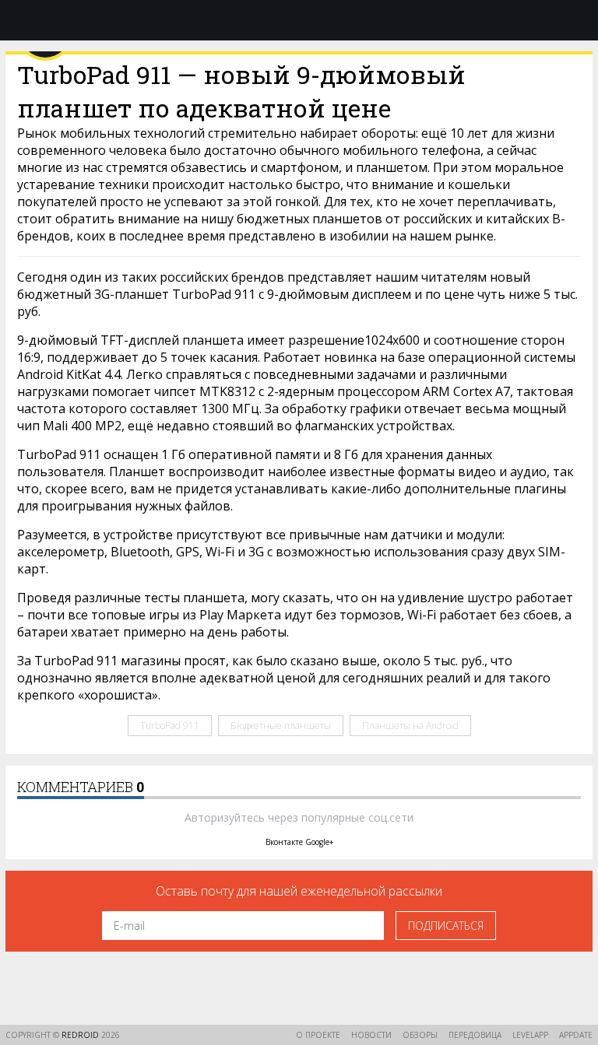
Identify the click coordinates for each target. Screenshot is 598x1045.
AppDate (576, 1034)
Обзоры (420, 1034)
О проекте (318, 1034)
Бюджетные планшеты (280, 725)
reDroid (81, 1034)
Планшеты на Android (410, 725)
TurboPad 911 (169, 725)
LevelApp (530, 1034)
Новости (371, 1034)
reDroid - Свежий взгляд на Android (299, 19)
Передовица (474, 1034)
